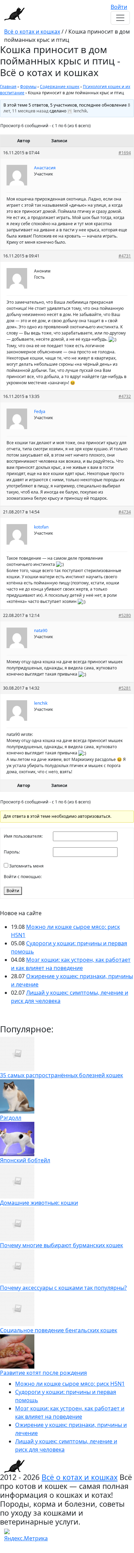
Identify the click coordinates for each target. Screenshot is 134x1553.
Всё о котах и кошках (32, 31)
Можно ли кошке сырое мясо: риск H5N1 (70, 1383)
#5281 (125, 688)
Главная (8, 86)
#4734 (125, 512)
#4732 (125, 396)
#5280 (125, 615)
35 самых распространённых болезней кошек (61, 1075)
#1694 (125, 153)
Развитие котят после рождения (43, 1372)
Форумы (28, 86)
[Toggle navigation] (120, 18)
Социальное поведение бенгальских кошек (58, 1330)
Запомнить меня (26, 866)
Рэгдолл (10, 1117)
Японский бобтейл (25, 1160)
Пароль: (12, 852)
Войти (119, 7)
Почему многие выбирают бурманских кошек (61, 1245)
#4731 (125, 256)
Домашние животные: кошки (39, 1202)
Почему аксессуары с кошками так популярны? (63, 1287)
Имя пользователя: (23, 836)
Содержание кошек (59, 86)
